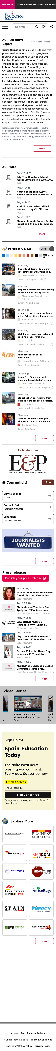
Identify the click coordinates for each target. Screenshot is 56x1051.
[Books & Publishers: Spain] (14, 834)
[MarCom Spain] (41, 852)
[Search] (36, 26)
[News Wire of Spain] (41, 871)
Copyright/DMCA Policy (19, 1046)
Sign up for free (28, 794)
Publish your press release (23, 578)
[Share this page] (52, 27)
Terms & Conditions (41, 1039)
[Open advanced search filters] (43, 26)
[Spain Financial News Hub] (41, 927)
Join (48, 482)
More (42, 148)
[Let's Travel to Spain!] (14, 852)
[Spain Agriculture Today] (41, 890)
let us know (42, 133)
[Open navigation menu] (5, 27)
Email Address (16, 782)
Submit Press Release (16, 1039)
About (14, 1033)
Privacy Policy (42, 1046)
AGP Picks (7, 4)
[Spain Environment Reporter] (14, 927)
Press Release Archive (33, 1033)
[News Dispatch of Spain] (14, 871)
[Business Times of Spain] (41, 834)
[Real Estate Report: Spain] (14, 890)
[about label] (19, 275)
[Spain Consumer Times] (14, 909)
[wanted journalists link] (28, 464)
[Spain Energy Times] (41, 909)
